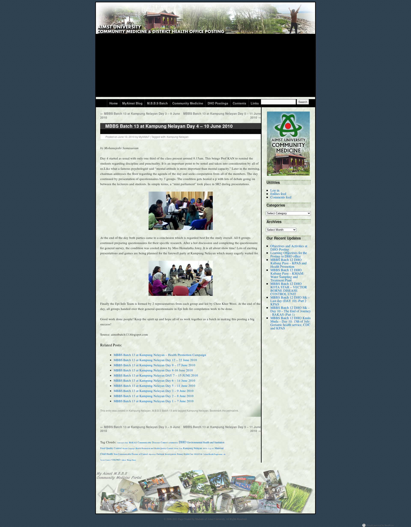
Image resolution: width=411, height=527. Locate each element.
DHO (182, 442)
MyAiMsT (144, 136)
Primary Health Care (185, 454)
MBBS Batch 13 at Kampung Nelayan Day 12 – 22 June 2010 (155, 360)
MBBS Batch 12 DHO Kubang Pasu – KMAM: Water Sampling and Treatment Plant (287, 275)
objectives (152, 454)
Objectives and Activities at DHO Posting (288, 248)
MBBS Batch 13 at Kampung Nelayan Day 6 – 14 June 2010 (154, 380)
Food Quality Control (111, 448)
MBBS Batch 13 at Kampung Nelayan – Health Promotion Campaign (160, 355)
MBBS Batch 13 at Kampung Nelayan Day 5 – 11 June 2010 (222, 115)
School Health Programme (213, 454)
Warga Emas (131, 460)
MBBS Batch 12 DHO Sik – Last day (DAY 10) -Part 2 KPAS (290, 300)
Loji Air (211, 448)
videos (123, 460)
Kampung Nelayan (178, 136)
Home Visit (178, 448)
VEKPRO (116, 459)
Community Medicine (187, 103)
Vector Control (105, 460)
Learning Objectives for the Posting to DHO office (288, 254)
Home (113, 103)
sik (224, 454)
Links (255, 103)
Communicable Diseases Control (153, 442)
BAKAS (133, 442)
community (173, 442)
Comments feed (280, 197)
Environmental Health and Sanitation (205, 442)
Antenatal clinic (122, 443)
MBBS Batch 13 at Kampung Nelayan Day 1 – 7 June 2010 (154, 401)
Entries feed (278, 193)
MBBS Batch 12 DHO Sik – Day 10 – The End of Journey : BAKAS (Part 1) (290, 311)
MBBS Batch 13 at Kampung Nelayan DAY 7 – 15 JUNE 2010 (156, 375)
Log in (274, 190)
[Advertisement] (205, 67)
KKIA (205, 448)
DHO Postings (218, 103)
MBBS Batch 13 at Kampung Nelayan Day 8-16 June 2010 (153, 370)
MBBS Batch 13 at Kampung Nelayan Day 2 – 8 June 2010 (154, 396)
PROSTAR (198, 454)
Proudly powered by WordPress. (380, 525)
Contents (239, 103)
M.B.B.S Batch (157, 103)
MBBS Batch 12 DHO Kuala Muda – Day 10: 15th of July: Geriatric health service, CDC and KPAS (290, 323)
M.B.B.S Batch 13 (162, 410)
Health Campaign (128, 448)
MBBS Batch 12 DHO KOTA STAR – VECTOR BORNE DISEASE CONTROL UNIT (288, 288)
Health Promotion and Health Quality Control (154, 448)
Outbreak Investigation (166, 454)
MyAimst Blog (132, 103)
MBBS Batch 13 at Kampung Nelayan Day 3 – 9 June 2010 (140, 115)
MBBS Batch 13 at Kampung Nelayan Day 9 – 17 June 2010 (154, 365)
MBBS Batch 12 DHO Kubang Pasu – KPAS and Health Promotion (288, 263)
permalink (232, 410)
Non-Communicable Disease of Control (131, 454)
